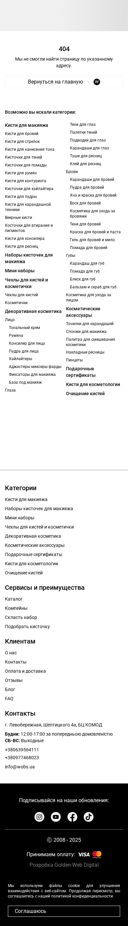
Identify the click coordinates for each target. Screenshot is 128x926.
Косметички (16, 302)
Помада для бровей (88, 247)
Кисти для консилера (25, 238)
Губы (70, 255)
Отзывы (14, 680)
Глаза (10, 390)
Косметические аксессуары (83, 312)
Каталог (14, 599)
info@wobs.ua (20, 766)
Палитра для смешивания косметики (90, 342)
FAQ (9, 698)
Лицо (10, 320)
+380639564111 (22, 749)
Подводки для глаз (88, 140)
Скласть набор (21, 617)
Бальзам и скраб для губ (93, 287)
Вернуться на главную (63, 81)
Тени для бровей (85, 224)
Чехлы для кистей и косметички (26, 283)
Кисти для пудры (21, 196)
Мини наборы (19, 270)
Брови (72, 171)
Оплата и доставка (25, 671)
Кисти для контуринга (25, 181)
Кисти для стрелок (22, 141)
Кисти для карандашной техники (28, 207)
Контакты (16, 662)
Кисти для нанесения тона (29, 149)
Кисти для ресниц (21, 246)
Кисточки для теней (23, 157)
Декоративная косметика (33, 311)
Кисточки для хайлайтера (29, 188)
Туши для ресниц (86, 156)
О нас (11, 652)
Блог (10, 689)
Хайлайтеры (20, 359)
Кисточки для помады (26, 165)
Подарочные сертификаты (81, 372)
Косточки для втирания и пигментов (29, 228)
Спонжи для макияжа (86, 331)
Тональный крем (24, 327)
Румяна (16, 335)
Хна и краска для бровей (93, 195)
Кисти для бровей (21, 133)
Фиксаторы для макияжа (32, 374)
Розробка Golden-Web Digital (64, 865)
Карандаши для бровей (92, 179)
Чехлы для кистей (21, 295)
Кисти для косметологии (93, 384)
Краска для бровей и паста (95, 232)
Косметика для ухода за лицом (88, 297)
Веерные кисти (18, 217)
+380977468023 (22, 757)
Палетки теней (83, 132)
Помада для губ (85, 271)
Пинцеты (74, 360)
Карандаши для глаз (89, 148)
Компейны (16, 608)
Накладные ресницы (85, 352)
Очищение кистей (85, 393)
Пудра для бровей (87, 187)
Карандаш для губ (87, 263)
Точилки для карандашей (90, 323)
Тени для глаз (83, 124)
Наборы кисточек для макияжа (29, 258)
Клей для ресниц (85, 164)
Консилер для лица (27, 343)
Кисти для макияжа (26, 125)
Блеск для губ (83, 279)
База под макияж (25, 382)
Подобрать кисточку (27, 626)
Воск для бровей (85, 203)
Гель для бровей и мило (92, 240)
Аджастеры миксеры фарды (35, 366)
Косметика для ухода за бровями (92, 214)
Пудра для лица (24, 351)
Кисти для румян (21, 173)
